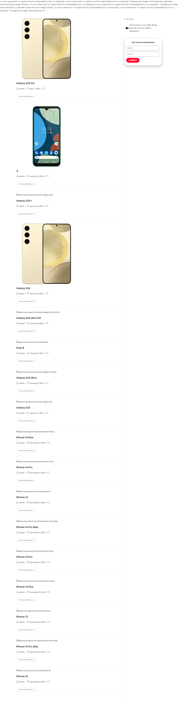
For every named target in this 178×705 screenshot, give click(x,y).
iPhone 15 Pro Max (27, 646)
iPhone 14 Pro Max (27, 527)
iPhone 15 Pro (24, 557)
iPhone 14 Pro (24, 467)
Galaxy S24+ (24, 200)
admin (22, 88)
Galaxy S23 (23, 407)
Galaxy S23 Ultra (26, 377)
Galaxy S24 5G (25, 83)
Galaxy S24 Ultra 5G (28, 318)
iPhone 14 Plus (25, 586)
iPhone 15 (22, 676)
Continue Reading (27, 95)
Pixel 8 (20, 348)
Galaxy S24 (23, 288)
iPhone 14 (22, 497)
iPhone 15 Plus (24, 437)
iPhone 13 (22, 616)
